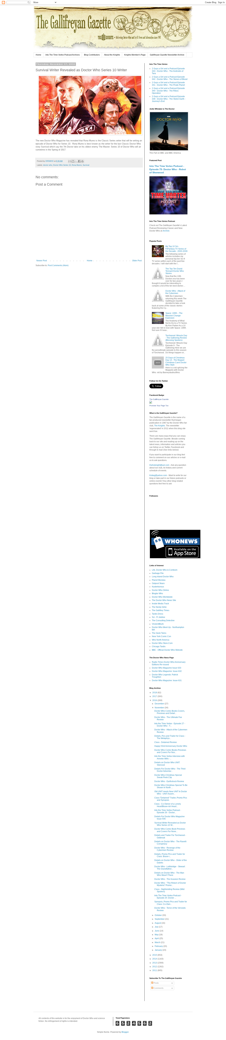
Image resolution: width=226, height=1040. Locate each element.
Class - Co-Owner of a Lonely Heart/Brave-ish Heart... (167, 805)
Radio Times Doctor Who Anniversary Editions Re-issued (168, 663)
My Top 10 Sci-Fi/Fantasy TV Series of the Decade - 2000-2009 (176, 248)
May (157, 934)
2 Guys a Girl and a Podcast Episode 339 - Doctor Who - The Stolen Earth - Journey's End (168, 98)
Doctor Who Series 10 (62, 165)
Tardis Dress (157, 614)
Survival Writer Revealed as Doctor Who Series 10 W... (170, 824)
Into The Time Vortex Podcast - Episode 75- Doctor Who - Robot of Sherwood (167, 169)
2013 (155, 963)
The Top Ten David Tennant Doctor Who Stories (174, 271)
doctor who (47, 165)
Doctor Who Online (160, 590)
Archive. (166, 231)
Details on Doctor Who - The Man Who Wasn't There (169, 874)
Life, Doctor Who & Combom (164, 570)
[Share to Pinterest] (82, 161)
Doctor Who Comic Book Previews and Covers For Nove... (169, 830)
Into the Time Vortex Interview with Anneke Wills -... (169, 757)
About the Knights (112, 55)
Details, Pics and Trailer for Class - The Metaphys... (169, 737)
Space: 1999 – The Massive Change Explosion (173, 315)
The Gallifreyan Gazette (159, 399)
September (160, 919)
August (158, 923)
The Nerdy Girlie (159, 607)
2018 (155, 692)
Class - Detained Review (165, 742)
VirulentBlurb (158, 624)
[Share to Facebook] (79, 161)
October (158, 915)
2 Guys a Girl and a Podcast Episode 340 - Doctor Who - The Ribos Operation (168, 90)
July (157, 927)
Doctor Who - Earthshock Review (169, 781)
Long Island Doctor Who (163, 576)
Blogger (125, 1032)
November (160, 707)
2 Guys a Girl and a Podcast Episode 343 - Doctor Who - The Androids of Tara (168, 71)
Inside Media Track (160, 603)
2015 (155, 955)
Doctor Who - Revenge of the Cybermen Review (167, 849)
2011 (155, 970)
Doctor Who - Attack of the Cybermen (175, 292)
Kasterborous (158, 587)
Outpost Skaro (158, 583)
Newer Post (41, 260)
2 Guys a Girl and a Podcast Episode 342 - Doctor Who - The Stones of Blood (169, 78)
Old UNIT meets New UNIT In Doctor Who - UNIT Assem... (170, 792)
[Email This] (69, 161)
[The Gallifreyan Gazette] (150, 403)
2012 (155, 966)
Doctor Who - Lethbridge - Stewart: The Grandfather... (169, 867)
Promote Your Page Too (158, 406)
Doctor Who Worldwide (162, 597)
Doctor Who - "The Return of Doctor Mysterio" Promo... (170, 884)
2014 (155, 959)
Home (38, 55)
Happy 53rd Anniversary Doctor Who (170, 746)
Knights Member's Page (135, 55)
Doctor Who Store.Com (162, 643)
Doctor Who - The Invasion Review (169, 879)
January (158, 950)
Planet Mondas (158, 580)
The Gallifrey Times (160, 610)
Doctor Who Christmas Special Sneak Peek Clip (168, 776)
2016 (155, 700)
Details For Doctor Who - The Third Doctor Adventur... (169, 770)
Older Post (137, 260)
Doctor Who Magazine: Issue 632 (167, 671)
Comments (158, 988)
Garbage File (158, 573)
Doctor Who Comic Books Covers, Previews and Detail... (169, 712)
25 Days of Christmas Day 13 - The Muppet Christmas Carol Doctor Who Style (175, 361)
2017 (155, 696)
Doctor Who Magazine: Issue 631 (167, 680)
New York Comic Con (161, 636)
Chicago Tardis (158, 646)
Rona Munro (77, 165)
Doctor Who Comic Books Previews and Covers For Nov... (170, 751)
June (157, 931)
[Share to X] (76, 161)
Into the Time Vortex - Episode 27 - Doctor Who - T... (169, 724)
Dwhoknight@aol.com (159, 465)
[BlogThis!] (73, 161)
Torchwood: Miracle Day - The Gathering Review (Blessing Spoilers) (176, 337)
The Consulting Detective (163, 620)
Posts (156, 983)
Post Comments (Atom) (58, 265)
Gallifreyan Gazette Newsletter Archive (167, 55)
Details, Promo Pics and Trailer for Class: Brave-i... (169, 855)
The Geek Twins (159, 633)
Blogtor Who (157, 593)
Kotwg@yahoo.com (158, 475)
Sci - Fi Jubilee (158, 617)
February (159, 946)
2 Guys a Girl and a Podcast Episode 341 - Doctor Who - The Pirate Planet (168, 83)
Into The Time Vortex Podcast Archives (62, 55)
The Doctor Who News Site (164, 600)
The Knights (159, 425)
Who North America (160, 640)
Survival (86, 165)
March (158, 942)
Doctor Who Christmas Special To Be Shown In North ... (170, 786)
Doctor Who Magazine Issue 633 (166, 668)
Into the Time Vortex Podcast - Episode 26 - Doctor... (167, 811)
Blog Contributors (92, 55)
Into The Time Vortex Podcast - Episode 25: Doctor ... (168, 896)
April (157, 938)
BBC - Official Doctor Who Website (167, 650)
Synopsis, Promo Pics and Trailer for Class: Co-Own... (170, 902)
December (160, 704)
